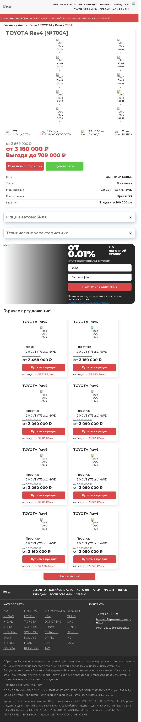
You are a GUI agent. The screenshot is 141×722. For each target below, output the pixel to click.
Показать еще (69, 576)
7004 (69, 25)
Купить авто (64, 166)
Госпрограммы (85, 9)
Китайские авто (61, 589)
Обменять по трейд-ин (25, 166)
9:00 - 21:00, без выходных (112, 627)
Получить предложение (99, 286)
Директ (106, 4)
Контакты (120, 9)
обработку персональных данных (88, 302)
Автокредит (88, 4)
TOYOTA (46, 25)
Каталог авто (13, 604)
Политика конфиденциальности (23, 685)
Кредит (109, 589)
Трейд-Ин (121, 4)
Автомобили (27, 25)
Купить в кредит (44, 367)
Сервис (105, 9)
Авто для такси (88, 589)
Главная (9, 25)
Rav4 (58, 25)
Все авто (39, 589)
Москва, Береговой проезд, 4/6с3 (113, 620)
